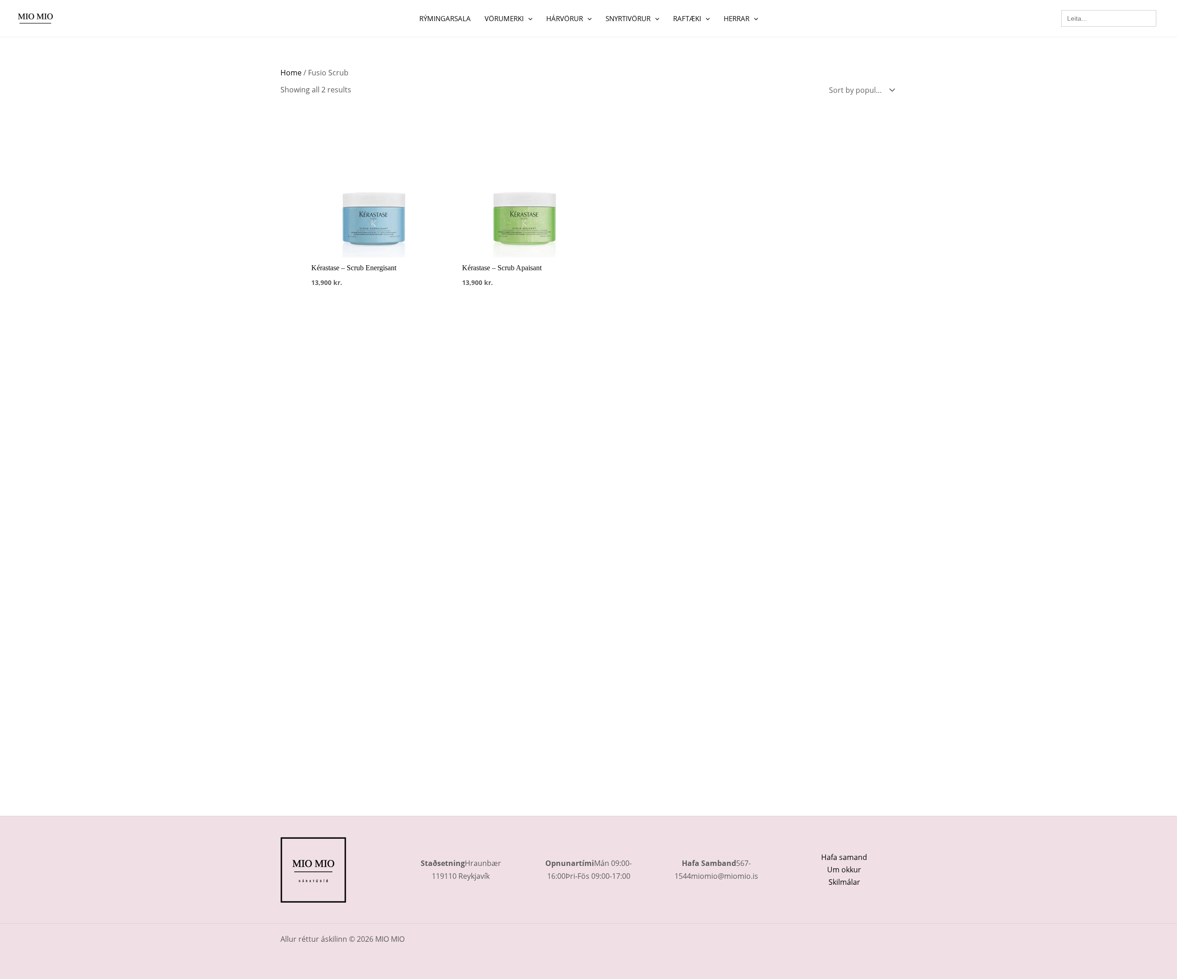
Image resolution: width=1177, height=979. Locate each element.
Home (291, 73)
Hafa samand (844, 857)
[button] (528, 18)
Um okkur (844, 870)
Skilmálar (844, 882)
